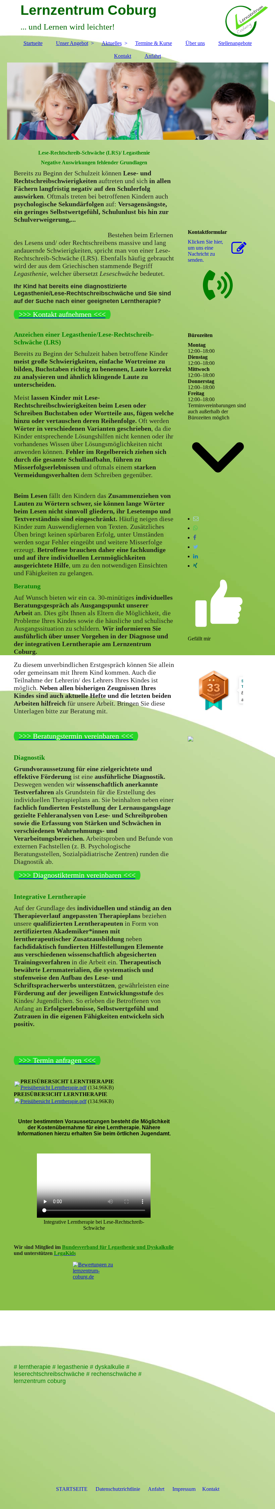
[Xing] (195, 566)
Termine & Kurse (153, 43)
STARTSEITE (72, 1489)
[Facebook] (194, 537)
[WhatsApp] (195, 528)
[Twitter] (195, 547)
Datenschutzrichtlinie (118, 1489)
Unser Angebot (72, 43)
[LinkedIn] (195, 556)
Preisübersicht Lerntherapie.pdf (53, 1087)
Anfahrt (153, 56)
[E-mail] (196, 518)
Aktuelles (112, 43)
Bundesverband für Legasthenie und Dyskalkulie (118, 1247)
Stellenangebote (235, 43)
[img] (137, 101)
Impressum (184, 1489)
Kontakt (122, 56)
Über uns (195, 43)
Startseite (33, 43)
